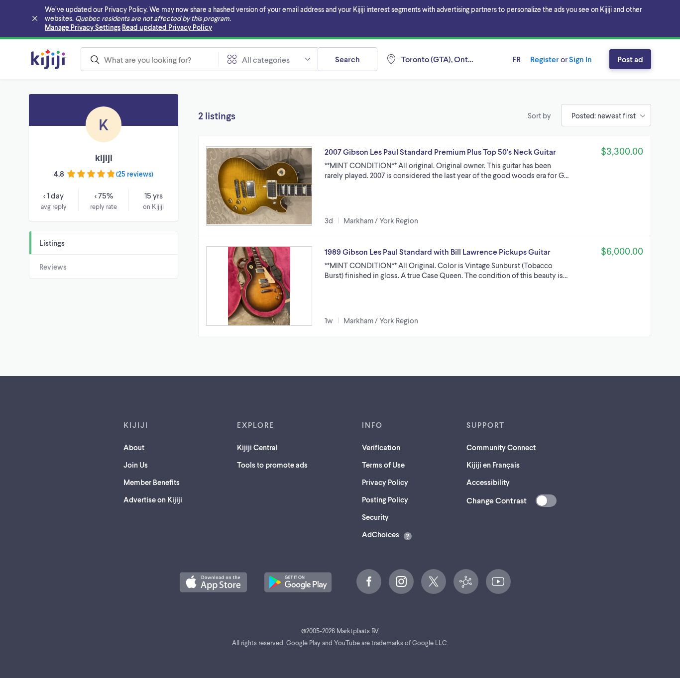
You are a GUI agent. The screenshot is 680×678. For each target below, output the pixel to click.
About (133, 447)
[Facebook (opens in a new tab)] (368, 581)
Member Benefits (151, 482)
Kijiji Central (257, 447)
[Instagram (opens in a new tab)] (401, 581)
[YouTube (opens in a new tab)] (498, 581)
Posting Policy (385, 499)
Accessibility (488, 482)
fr (516, 59)
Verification (381, 447)
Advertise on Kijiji (152, 499)
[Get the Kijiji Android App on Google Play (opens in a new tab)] (298, 582)
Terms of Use (383, 464)
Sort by (539, 115)
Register (544, 59)
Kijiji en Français (493, 464)
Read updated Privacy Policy (167, 27)
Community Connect (501, 447)
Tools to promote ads (272, 464)
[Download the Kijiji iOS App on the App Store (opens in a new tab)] (213, 582)
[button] (425, 186)
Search (347, 59)
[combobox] (149, 59)
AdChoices (380, 534)
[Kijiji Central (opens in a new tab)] (465, 581)
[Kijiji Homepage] (49, 59)
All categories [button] (266, 59)
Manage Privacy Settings (82, 27)
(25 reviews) (134, 174)
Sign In (580, 59)
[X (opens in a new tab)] (433, 581)
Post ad (630, 59)
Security (375, 517)
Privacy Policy (385, 482)
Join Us (135, 464)
